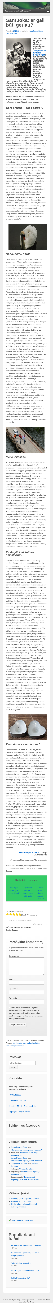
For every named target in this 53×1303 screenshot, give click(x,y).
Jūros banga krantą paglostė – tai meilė (41, 893)
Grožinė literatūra (26, 1169)
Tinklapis (13, 998)
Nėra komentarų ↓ (12, 34)
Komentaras (14, 956)
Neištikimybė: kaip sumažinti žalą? (25, 1270)
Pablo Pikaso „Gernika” (20, 1278)
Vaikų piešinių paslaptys (20, 1263)
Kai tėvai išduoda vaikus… (22, 1201)
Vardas (12, 979)
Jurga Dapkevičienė (36, 31)
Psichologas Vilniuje (29, 853)
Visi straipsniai (26, 927)
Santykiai (15, 930)
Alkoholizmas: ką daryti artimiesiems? (26, 1150)
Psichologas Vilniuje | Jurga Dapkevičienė (21, 1300)
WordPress (30, 1302)
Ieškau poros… (38, 924)
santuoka (17, 927)
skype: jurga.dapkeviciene (19, 1112)
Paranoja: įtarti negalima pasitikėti (25, 1199)
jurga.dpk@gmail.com (17, 1100)
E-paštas (12, 989)
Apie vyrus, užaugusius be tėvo (20, 921)
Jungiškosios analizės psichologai (39, 53)
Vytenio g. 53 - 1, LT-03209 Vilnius (22, 1106)
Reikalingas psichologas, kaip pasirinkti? (14, 890)
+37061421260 (15, 1095)
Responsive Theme (44, 1300)
